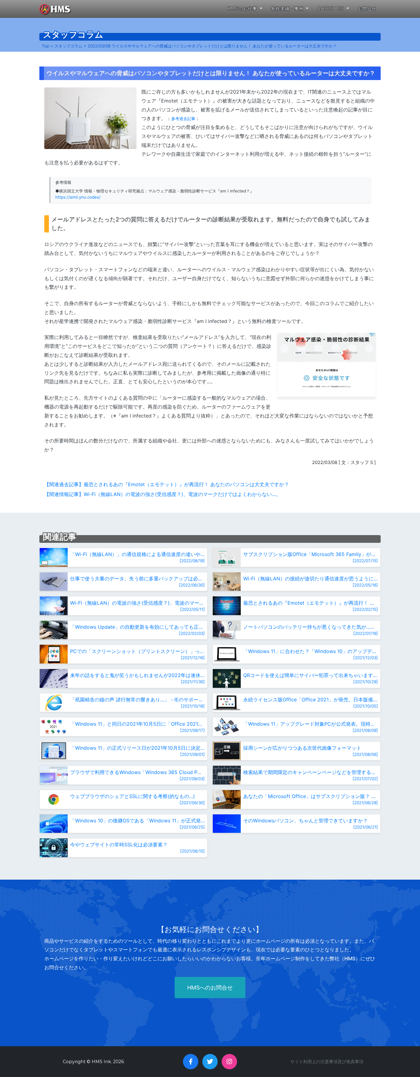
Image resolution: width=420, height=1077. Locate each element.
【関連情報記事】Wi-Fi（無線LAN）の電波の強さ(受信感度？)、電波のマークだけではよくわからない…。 (162, 494)
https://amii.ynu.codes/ (78, 197)
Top (45, 45)
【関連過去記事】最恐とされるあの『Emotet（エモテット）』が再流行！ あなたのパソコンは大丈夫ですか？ (166, 484)
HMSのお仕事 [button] (243, 8)
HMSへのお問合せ (210, 987)
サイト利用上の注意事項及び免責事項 (326, 1061)
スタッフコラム (68, 45)
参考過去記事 (183, 118)
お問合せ (367, 8)
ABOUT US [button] (331, 8)
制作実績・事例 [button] (288, 8)
